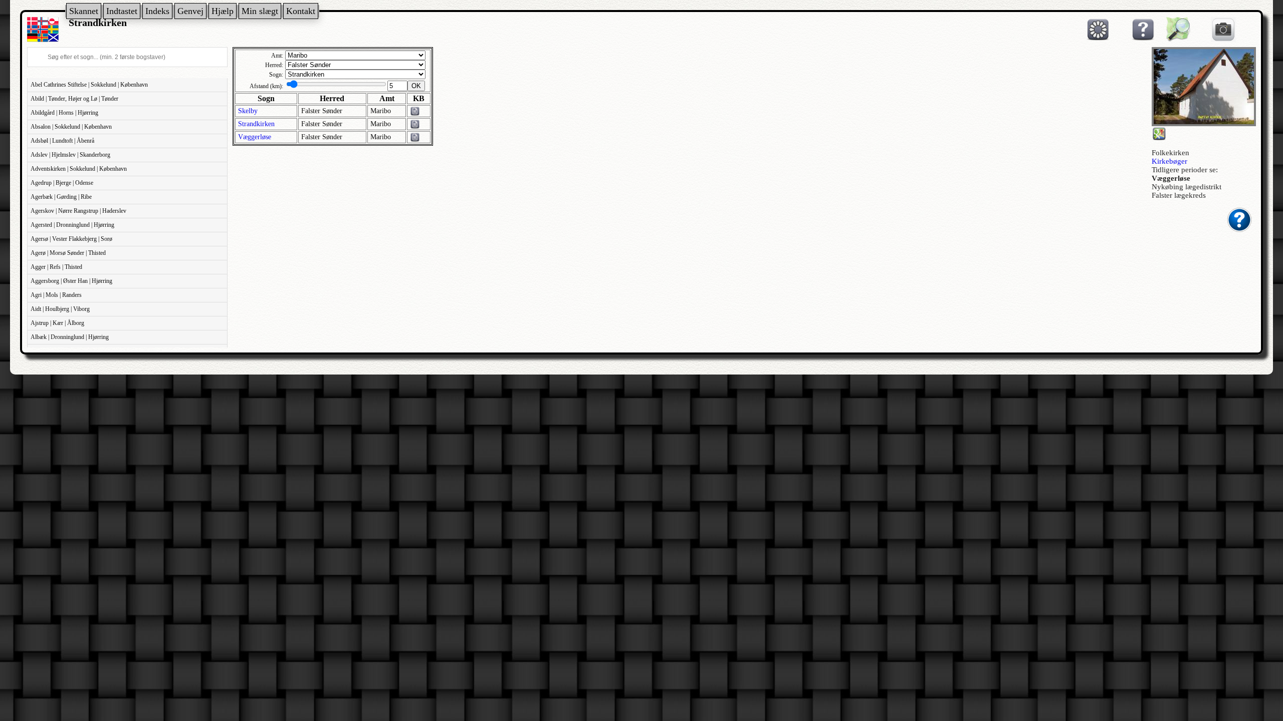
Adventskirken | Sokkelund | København (79, 168)
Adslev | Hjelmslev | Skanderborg (70, 154)
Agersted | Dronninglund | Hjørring (72, 224)
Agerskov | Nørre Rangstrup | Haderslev (78, 210)
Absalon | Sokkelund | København (71, 126)
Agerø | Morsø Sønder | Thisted (68, 252)
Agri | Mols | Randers (56, 294)
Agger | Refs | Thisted (56, 266)
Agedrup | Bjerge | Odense (62, 182)
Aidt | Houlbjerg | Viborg (60, 308)
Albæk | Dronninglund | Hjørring (70, 336)
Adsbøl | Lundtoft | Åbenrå (62, 140)
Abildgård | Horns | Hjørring (64, 112)
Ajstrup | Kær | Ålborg (57, 322)
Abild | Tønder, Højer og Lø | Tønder (74, 98)
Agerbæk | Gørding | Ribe (61, 196)
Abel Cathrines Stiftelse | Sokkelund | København (89, 84)
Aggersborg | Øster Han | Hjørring (71, 280)
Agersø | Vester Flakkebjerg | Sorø (71, 238)
